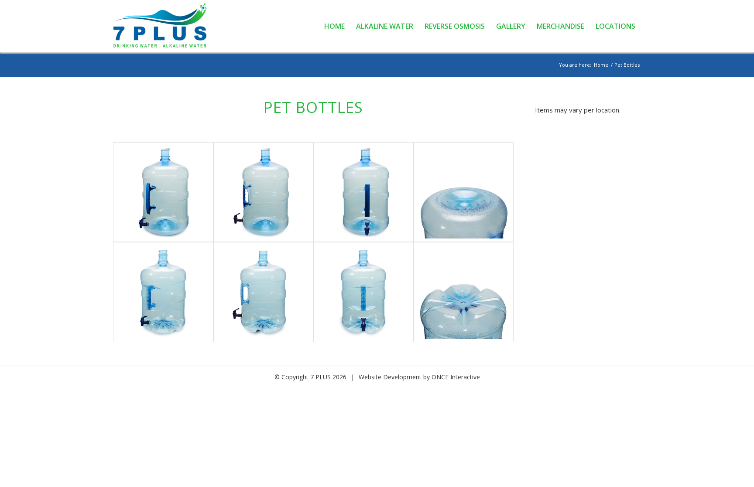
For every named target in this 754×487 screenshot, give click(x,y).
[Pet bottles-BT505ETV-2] (263, 192)
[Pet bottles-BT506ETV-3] (363, 292)
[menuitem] (334, 26)
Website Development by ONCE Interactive (419, 377)
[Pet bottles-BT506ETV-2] (263, 292)
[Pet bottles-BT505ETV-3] (363, 192)
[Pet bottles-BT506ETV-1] (163, 292)
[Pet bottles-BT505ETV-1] (163, 192)
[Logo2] (164, 26)
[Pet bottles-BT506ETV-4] (464, 292)
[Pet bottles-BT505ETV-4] (464, 192)
